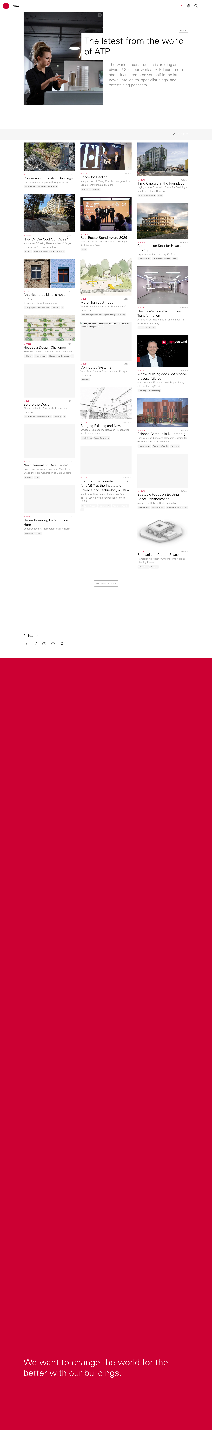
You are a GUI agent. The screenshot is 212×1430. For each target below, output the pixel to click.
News (16, 5)
